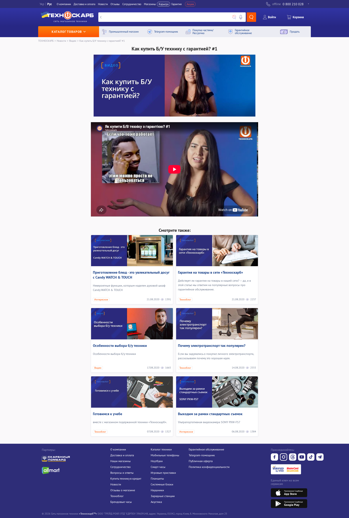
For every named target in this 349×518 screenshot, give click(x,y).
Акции (190, 4)
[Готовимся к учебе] (132, 392)
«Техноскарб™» (88, 513)
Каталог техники (161, 449)
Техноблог (117, 496)
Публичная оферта (201, 461)
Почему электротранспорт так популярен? (211, 345)
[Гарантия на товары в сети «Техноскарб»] (217, 250)
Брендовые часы (121, 502)
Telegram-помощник (202, 455)
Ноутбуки (157, 461)
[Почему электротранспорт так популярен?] (217, 323)
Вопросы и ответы (122, 472)
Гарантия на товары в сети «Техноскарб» (210, 272)
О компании (64, 4)
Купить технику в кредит (125, 478)
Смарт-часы (158, 467)
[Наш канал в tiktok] (310, 457)
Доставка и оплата (84, 4)
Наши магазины (120, 461)
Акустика (156, 502)
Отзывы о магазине (122, 490)
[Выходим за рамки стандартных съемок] (217, 392)
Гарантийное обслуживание (206, 449)
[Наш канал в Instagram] (283, 457)
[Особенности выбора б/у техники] (132, 323)
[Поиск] (251, 17)
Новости (103, 4)
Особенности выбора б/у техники (120, 345)
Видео (72, 40)
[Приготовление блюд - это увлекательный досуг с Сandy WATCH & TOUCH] (132, 250)
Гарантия (176, 4)
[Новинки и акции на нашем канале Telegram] (320, 457)
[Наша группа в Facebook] (274, 457)
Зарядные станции (163, 496)
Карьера (164, 4)
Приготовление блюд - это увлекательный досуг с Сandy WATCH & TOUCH (131, 275)
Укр (42, 4)
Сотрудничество (131, 4)
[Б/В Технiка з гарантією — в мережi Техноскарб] (301, 457)
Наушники (157, 490)
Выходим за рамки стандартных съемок (210, 413)
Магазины (150, 4)
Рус (49, 4)
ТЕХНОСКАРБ (46, 40)
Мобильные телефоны (165, 455)
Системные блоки (162, 484)
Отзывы (115, 4)
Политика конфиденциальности (209, 467)
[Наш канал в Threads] (292, 457)
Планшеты (157, 478)
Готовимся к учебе (107, 413)
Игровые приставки (163, 472)
